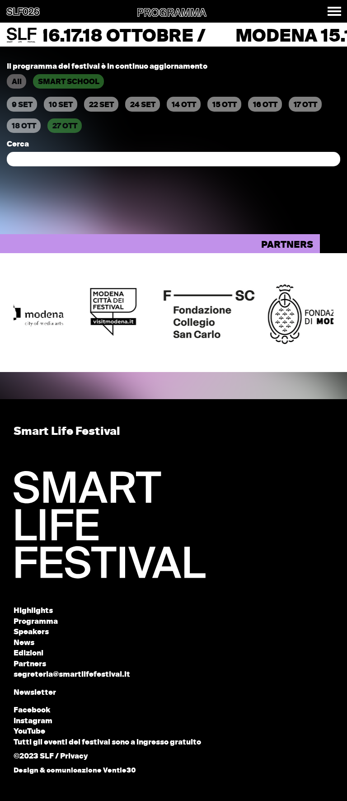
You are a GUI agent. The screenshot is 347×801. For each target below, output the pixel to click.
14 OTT (184, 105)
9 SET (22, 105)
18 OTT (24, 126)
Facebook (32, 710)
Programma (36, 622)
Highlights (33, 611)
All (17, 82)
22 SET (101, 105)
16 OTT (265, 105)
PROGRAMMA (171, 13)
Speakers (31, 632)
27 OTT (64, 126)
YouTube (29, 731)
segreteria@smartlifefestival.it (72, 674)
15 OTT (224, 105)
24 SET (142, 105)
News (24, 643)
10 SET (61, 105)
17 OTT (305, 105)
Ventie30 (119, 770)
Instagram (33, 721)
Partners (30, 664)
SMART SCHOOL (68, 82)
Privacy (74, 756)
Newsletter (35, 693)
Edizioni (28, 653)
